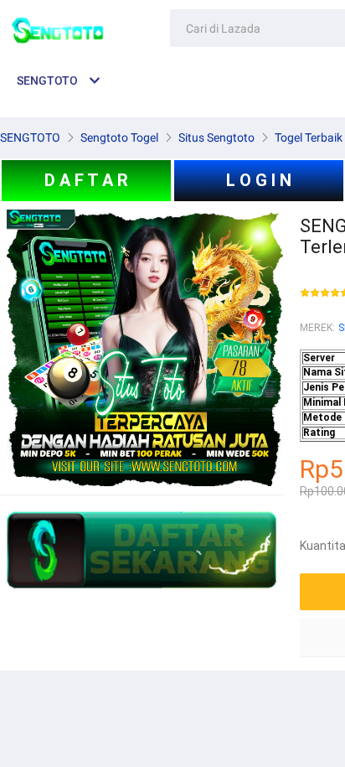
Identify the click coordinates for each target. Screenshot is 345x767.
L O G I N (258, 180)
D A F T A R (86, 180)
